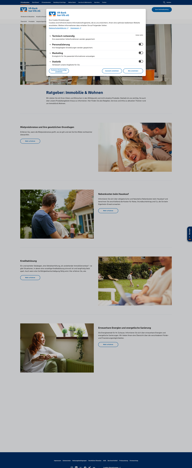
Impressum (74, 28)
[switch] (141, 44)
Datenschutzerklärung (58, 28)
